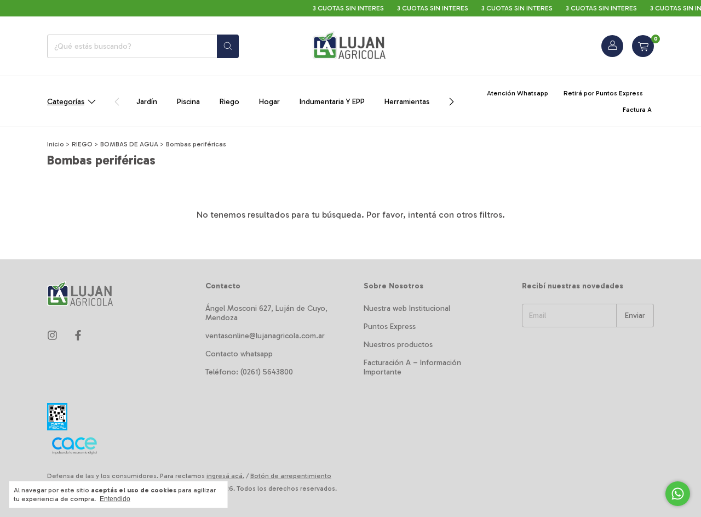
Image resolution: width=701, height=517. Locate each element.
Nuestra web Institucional (407, 308)
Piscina (188, 101)
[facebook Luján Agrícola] (78, 336)
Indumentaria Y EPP (332, 101)
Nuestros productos (398, 344)
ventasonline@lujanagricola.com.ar (265, 335)
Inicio (55, 144)
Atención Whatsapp (517, 93)
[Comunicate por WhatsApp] (677, 493)
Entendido (115, 499)
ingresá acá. (225, 476)
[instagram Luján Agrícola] (52, 336)
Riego (229, 101)
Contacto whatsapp (239, 354)
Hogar (269, 101)
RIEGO (82, 144)
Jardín (146, 101)
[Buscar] (228, 46)
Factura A (637, 109)
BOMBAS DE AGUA (129, 144)
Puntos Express (390, 326)
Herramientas (406, 101)
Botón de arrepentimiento (290, 476)
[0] (643, 46)
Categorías (65, 101)
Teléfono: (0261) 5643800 (249, 372)
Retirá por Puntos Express (603, 93)
